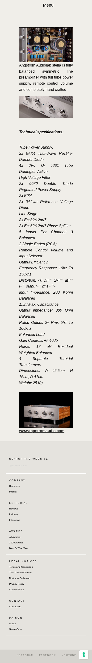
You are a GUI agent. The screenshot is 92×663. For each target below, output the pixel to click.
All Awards (14, 537)
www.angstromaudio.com (41, 431)
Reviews (13, 508)
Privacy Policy (16, 584)
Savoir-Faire (15, 629)
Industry (13, 514)
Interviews (14, 520)
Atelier (12, 623)
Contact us (15, 606)
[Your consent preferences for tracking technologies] (83, 654)
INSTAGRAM (24, 655)
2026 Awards (16, 542)
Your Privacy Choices (20, 572)
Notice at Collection (19, 578)
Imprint (13, 491)
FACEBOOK (47, 655)
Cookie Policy (16, 589)
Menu (48, 5)
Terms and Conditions (21, 567)
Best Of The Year (18, 548)
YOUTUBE (69, 655)
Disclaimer (14, 486)
